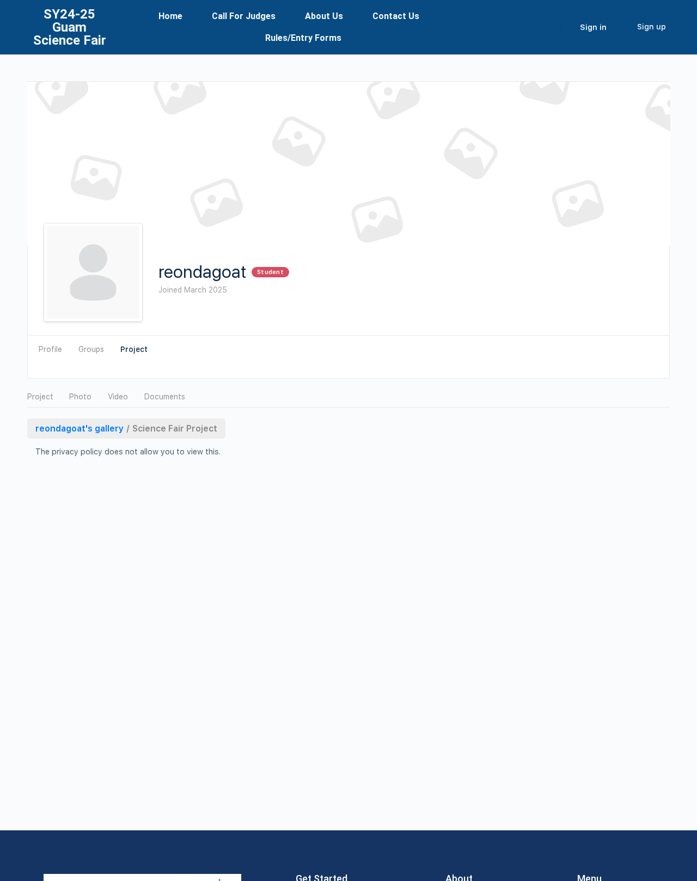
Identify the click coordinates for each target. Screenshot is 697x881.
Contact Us (395, 16)
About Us (324, 16)
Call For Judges (244, 16)
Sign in (593, 27)
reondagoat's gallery (79, 428)
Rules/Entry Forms (303, 38)
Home (170, 16)
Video (118, 396)
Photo (80, 396)
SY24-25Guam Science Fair (69, 27)
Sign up (651, 26)
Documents (164, 396)
